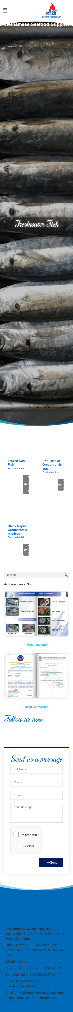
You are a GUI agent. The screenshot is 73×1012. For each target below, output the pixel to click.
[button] (5, 10)
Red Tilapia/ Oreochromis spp (52, 464)
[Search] (66, 575)
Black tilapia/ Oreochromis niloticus (17, 530)
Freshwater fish (16, 468)
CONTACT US (17, 1006)
